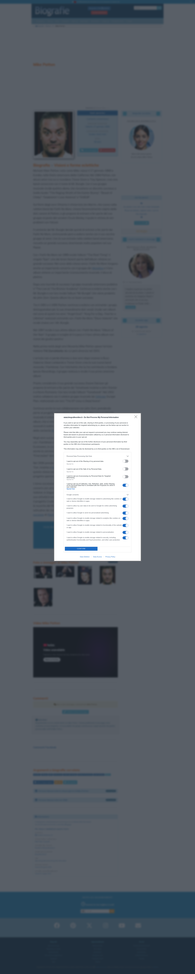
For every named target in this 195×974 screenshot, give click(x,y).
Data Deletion (85, 557)
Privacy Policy (110, 557)
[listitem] (97, 456)
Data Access (97, 557)
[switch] (125, 461)
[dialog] (97, 487)
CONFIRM (81, 549)
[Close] (136, 417)
